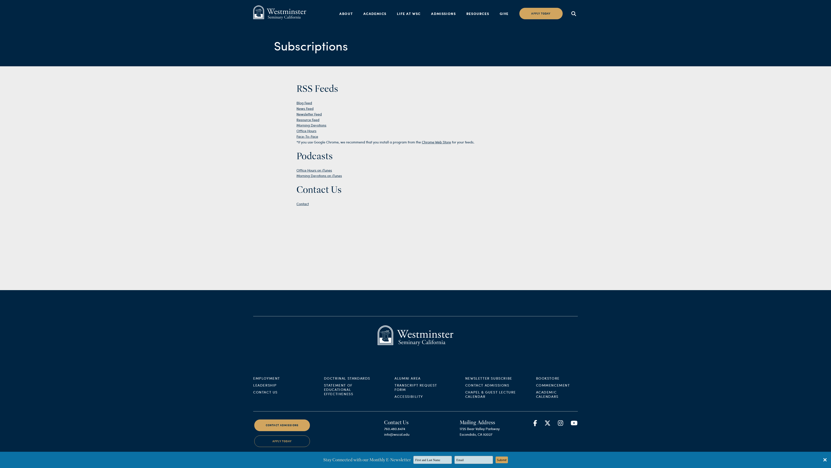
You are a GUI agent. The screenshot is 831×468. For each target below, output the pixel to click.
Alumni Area (408, 378)
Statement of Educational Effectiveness (338, 389)
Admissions (443, 13)
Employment (266, 378)
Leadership (265, 385)
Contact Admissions (487, 385)
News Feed (305, 108)
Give (504, 13)
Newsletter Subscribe (488, 378)
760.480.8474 (394, 428)
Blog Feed (304, 103)
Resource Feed (307, 119)
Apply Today (282, 441)
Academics (375, 13)
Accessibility (409, 396)
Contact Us (265, 392)
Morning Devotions (311, 125)
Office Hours (306, 130)
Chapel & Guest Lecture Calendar (490, 394)
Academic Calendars (547, 394)
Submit (502, 460)
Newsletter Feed (309, 114)
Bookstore (548, 378)
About (346, 13)
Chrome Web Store (436, 142)
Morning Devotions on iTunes (319, 175)
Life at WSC (409, 13)
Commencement (553, 385)
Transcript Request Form (416, 387)
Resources (477, 13)
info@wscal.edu (396, 434)
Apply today (541, 13)
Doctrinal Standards (347, 378)
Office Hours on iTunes (314, 170)
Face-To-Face (307, 136)
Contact (302, 204)
